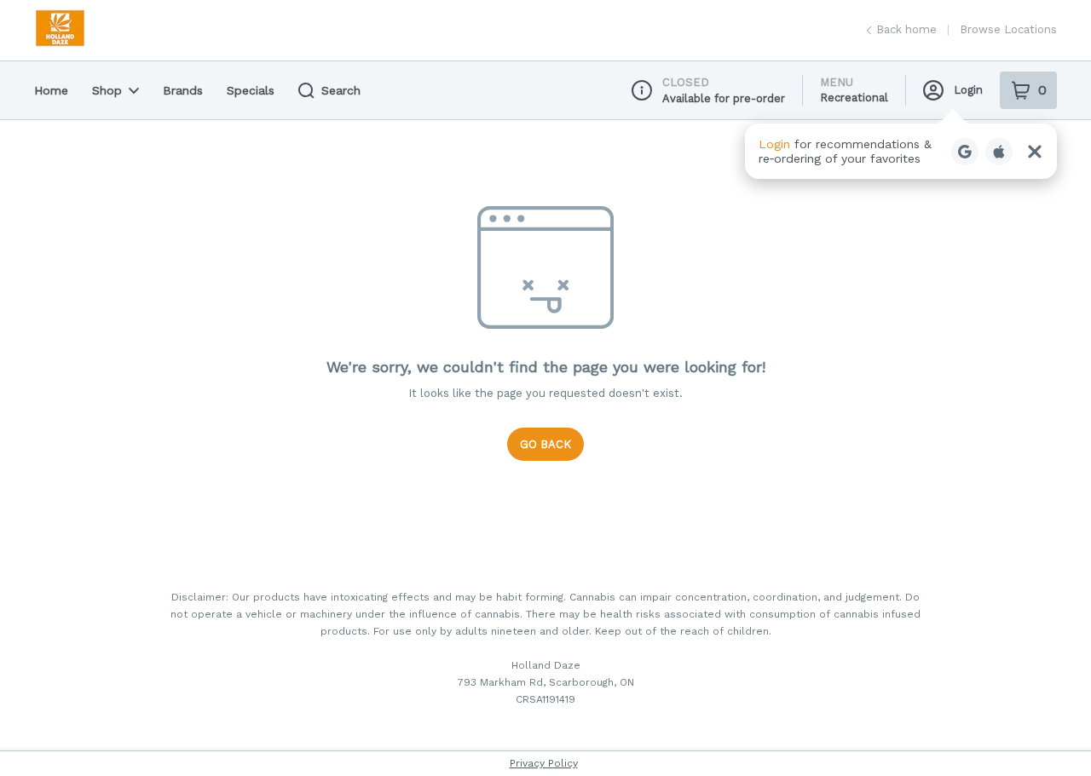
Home (51, 90)
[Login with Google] (964, 151)
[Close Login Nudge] (1034, 151)
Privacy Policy (544, 763)
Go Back (545, 444)
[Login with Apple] (999, 151)
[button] (901, 151)
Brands (183, 90)
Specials (250, 90)
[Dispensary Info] (642, 90)
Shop (107, 90)
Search (341, 90)
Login (968, 89)
